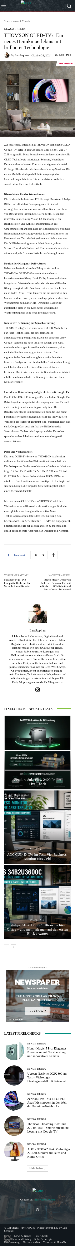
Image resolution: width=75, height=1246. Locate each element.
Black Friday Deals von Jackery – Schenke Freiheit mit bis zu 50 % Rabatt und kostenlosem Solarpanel (55, 584)
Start (7, 21)
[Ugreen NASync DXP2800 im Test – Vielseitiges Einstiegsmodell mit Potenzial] (14, 1075)
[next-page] (13, 947)
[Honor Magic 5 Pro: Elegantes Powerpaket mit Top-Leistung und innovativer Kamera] (14, 1050)
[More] (53, 555)
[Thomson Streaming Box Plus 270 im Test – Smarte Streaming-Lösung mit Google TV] (14, 1126)
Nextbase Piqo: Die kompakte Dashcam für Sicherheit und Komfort (17, 583)
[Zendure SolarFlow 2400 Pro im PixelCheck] (37, 752)
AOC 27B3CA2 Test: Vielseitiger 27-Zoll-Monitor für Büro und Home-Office (48, 1152)
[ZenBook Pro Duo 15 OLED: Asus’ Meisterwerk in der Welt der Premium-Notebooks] (14, 1101)
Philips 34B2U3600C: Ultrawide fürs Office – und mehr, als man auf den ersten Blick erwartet (37, 929)
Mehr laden (36, 1168)
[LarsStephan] (7, 55)
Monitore (37, 849)
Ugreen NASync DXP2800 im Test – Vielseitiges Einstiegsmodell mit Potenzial (47, 1077)
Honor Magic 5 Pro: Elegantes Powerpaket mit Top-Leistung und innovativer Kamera (46, 1052)
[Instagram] (37, 689)
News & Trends (21, 21)
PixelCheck (37, 774)
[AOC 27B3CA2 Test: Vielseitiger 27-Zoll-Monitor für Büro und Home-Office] (14, 1151)
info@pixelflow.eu (44, 1199)
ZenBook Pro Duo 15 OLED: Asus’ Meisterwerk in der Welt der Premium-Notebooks (46, 1102)
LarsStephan (22, 55)
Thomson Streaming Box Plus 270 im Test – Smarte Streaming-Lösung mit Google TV (48, 1127)
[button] (7, 1238)
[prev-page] (6, 947)
